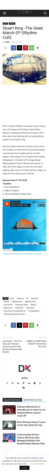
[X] (19, 47)
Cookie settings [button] (37, 464)
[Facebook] (13, 47)
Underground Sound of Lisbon (14, 314)
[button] (4, 13)
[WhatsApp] (31, 47)
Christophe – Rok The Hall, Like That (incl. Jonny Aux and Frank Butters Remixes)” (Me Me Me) (12, 346)
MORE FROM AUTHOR (33, 400)
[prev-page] (4, 450)
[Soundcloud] (30, 383)
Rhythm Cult (8, 308)
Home (5, 19)
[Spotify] (35, 383)
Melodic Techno (30, 301)
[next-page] (8, 450)
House (12, 19)
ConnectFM (6, 428)
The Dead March (33, 311)
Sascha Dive (19, 308)
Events (5, 413)
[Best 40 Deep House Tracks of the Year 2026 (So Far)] (9, 425)
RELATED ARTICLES (12, 400)
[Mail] (19, 383)
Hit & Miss (34, 298)
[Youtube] (24, 387)
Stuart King (30, 308)
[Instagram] (13, 383)
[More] (37, 47)
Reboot (33, 305)
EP (27, 298)
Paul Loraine (8, 305)
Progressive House (21, 305)
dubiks (7, 42)
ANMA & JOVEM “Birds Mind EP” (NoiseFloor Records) (36, 344)
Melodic (12, 23)
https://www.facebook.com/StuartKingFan (22, 253)
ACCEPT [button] (24, 468)
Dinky (12, 298)
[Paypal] (24, 383)
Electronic (20, 298)
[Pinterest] (25, 47)
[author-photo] (24, 374)
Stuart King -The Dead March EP (14, 311)
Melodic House (17, 301)
